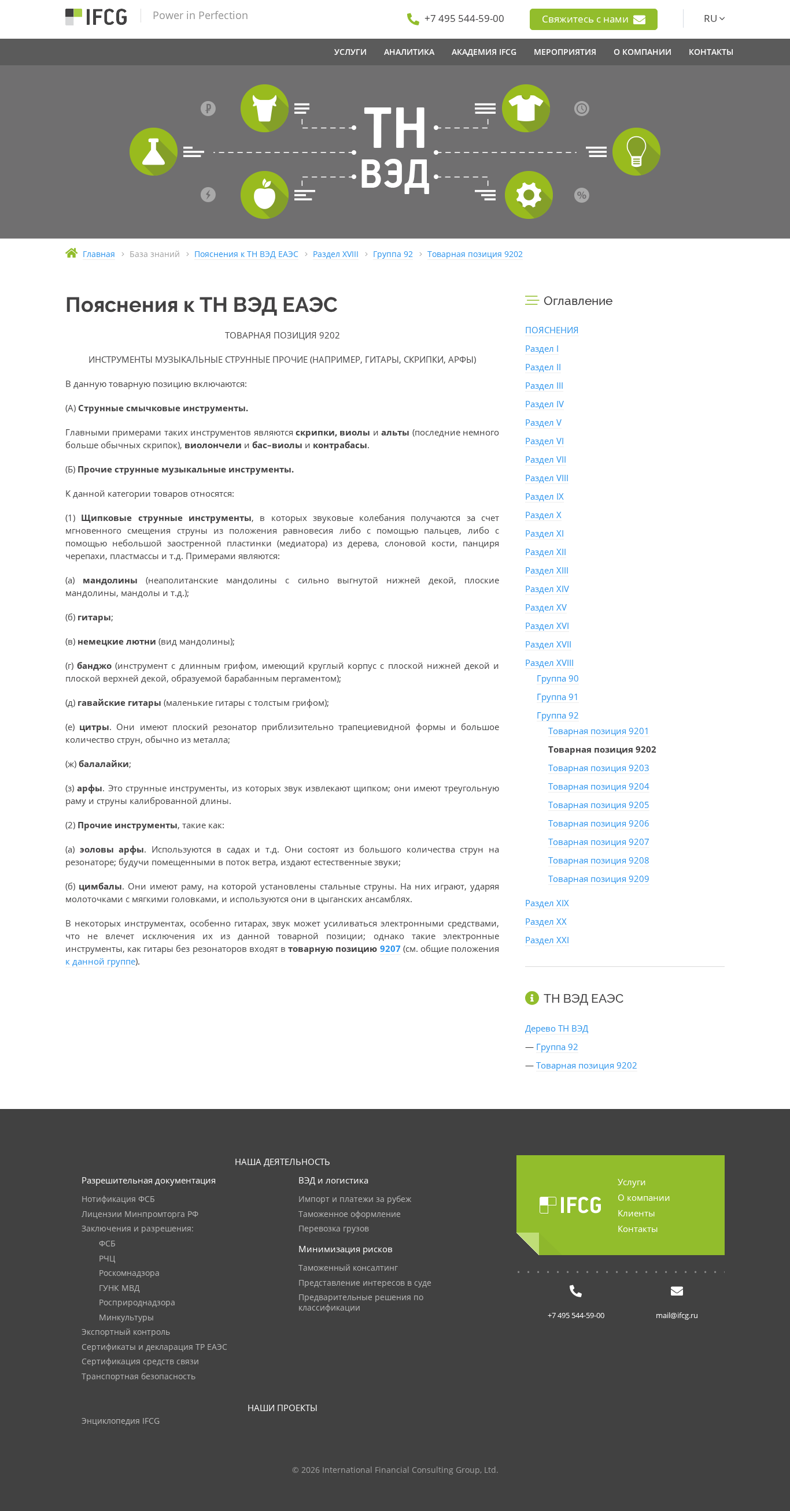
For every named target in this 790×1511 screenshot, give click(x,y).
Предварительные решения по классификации (360, 1303)
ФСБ (107, 1244)
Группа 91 (558, 696)
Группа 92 (558, 715)
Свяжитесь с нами (586, 18)
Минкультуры (126, 1318)
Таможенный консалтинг (348, 1268)
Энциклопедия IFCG (121, 1421)
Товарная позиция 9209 (598, 878)
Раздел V (543, 422)
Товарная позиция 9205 (598, 804)
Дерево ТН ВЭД (556, 1028)
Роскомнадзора (129, 1273)
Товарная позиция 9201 (598, 730)
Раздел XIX (547, 903)
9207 (390, 948)
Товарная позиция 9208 (598, 860)
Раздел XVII (548, 644)
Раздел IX (544, 496)
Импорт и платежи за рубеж (354, 1199)
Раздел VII (545, 459)
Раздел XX (546, 921)
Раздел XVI (547, 625)
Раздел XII (545, 551)
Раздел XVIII (549, 662)
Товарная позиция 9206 (598, 823)
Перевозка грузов (333, 1229)
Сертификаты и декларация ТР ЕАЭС (154, 1347)
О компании (644, 1197)
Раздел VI (544, 440)
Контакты (638, 1228)
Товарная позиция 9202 (586, 1065)
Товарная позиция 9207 (598, 841)
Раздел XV (546, 607)
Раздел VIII (546, 477)
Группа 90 (558, 678)
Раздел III (544, 385)
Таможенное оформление (349, 1214)
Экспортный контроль (126, 1332)
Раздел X (543, 514)
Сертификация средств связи (140, 1362)
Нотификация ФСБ (118, 1199)
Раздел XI (544, 533)
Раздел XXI (547, 940)
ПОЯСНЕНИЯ (552, 330)
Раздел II (543, 367)
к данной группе (100, 961)
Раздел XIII (546, 570)
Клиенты (636, 1213)
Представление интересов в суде (364, 1283)
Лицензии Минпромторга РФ (140, 1214)
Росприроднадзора (137, 1303)
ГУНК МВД (119, 1288)
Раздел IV (544, 404)
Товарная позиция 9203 (598, 767)
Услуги (632, 1182)
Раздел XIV (547, 588)
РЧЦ (107, 1259)
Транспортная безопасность (138, 1377)
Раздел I (542, 348)
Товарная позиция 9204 (598, 786)
